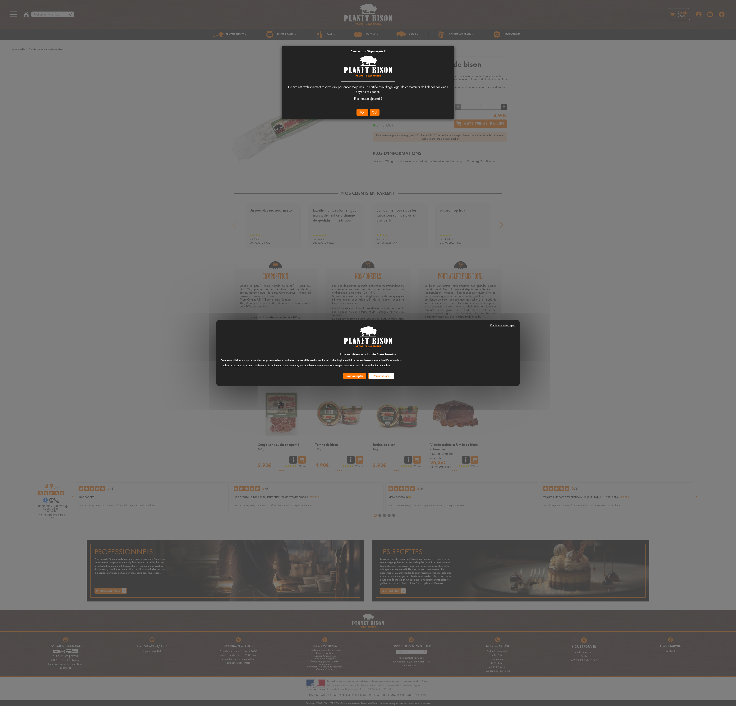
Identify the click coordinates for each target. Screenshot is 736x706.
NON (362, 112)
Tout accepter (354, 376)
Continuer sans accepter (502, 325)
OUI (375, 112)
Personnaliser (381, 376)
